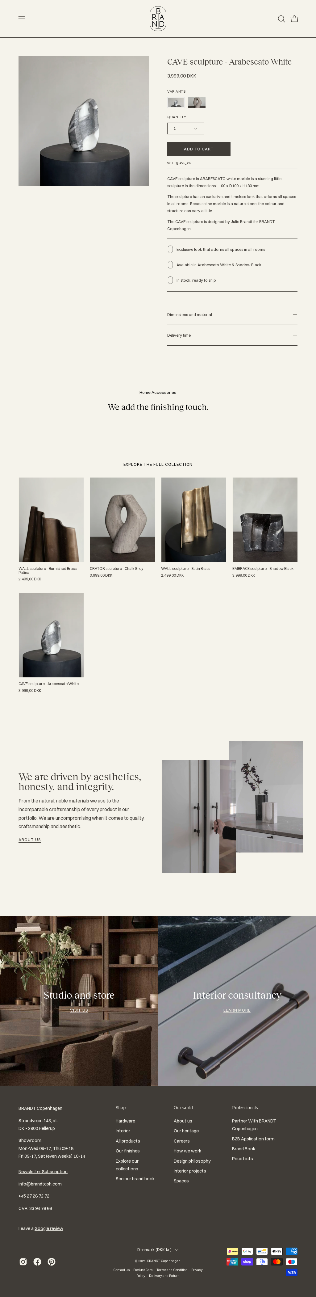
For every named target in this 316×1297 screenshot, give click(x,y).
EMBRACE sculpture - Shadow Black (262, 569)
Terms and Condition (172, 1270)
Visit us (79, 1010)
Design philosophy (192, 1161)
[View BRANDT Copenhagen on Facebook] (37, 1261)
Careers (182, 1141)
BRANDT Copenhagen (164, 1261)
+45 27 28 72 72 (34, 1196)
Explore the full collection (158, 464)
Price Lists (242, 1158)
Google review (49, 1228)
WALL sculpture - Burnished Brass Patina (48, 570)
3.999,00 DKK (101, 575)
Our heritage (186, 1131)
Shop (121, 1107)
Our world (183, 1107)
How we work (187, 1151)
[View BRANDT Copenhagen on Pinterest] (51, 1261)
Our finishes (128, 1151)
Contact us (121, 1270)
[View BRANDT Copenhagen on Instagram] (23, 1261)
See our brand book (135, 1178)
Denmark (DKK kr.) (154, 1249)
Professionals (245, 1107)
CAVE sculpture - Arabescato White (49, 684)
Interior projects (190, 1171)
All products (128, 1141)
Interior (123, 1131)
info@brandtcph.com (40, 1184)
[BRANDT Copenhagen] (158, 19)
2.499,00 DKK (30, 579)
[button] (280, 19)
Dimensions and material (189, 314)
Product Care (143, 1270)
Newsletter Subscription (43, 1171)
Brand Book (243, 1149)
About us (30, 839)
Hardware (125, 1121)
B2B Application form (253, 1139)
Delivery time (179, 335)
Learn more (237, 1010)
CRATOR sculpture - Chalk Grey (116, 569)
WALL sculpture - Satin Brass (185, 569)
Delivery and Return (164, 1276)
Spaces (181, 1181)
